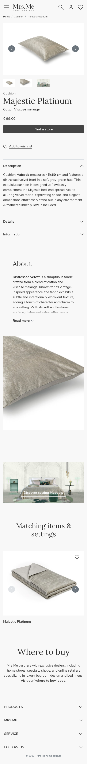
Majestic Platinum (37, 16)
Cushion (18, 16)
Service (11, 733)
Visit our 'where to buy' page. (43, 680)
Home (6, 16)
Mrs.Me (10, 720)
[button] (23, 7)
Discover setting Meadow (43, 492)
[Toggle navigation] (8, 7)
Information (12, 234)
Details (8, 221)
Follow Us (14, 747)
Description (12, 166)
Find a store (43, 129)
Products (13, 707)
